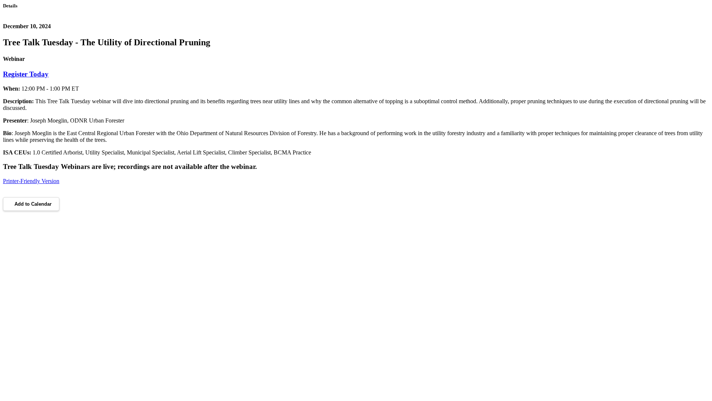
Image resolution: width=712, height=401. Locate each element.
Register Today (26, 74)
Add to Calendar (33, 204)
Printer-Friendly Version (31, 181)
